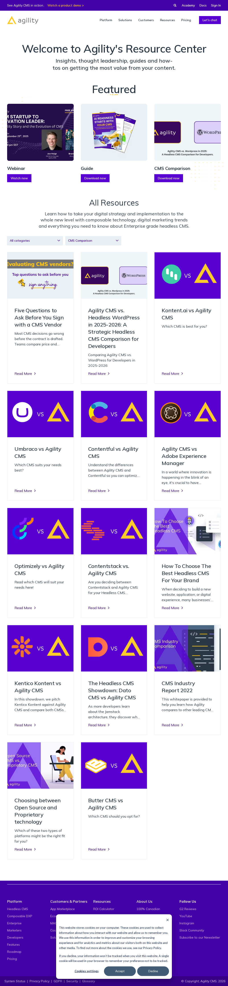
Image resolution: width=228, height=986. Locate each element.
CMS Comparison (172, 168)
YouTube (185, 916)
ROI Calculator (103, 909)
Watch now (19, 178)
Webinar (16, 168)
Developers (15, 937)
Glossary (88, 981)
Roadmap (14, 952)
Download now (95, 178)
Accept (119, 971)
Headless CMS (17, 909)
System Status (14, 981)
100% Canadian (148, 909)
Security (72, 981)
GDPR (58, 981)
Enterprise (14, 923)
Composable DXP (19, 916)
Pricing (12, 959)
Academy (188, 5)
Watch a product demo (64, 5)
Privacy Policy (152, 948)
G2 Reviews (187, 909)
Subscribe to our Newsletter (199, 937)
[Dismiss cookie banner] (167, 919)
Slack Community (191, 930)
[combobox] (35, 240)
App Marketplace (62, 909)
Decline (153, 971)
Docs (203, 5)
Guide (87, 168)
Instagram (186, 923)
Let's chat (210, 20)
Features (13, 945)
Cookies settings (87, 971)
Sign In (216, 5)
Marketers (14, 930)
